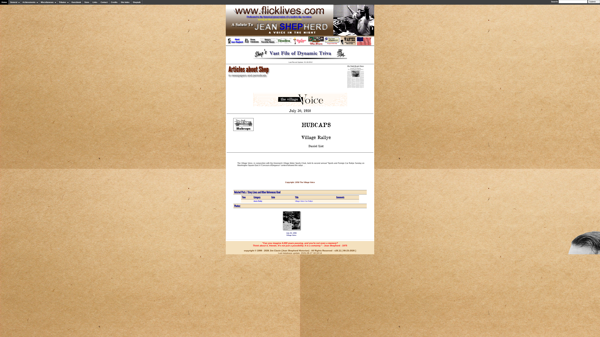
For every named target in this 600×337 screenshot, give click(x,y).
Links (94, 2)
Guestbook (76, 2)
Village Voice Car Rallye (304, 201)
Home (4, 2)
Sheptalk (137, 2)
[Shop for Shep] (316, 44)
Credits (114, 2)
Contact (104, 2)
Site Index (125, 2)
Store (86, 2)
